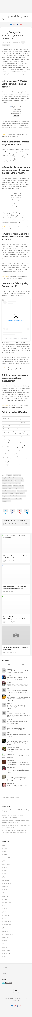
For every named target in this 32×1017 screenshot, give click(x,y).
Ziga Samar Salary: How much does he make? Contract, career (15, 557)
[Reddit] (14, 24)
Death (4, 873)
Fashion (5, 886)
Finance (5, 889)
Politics (5, 928)
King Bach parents (19, 493)
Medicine (5, 912)
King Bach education (7, 480)
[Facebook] (11, 24)
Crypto (5, 870)
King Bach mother (22, 490)
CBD (4, 861)
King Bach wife (18, 498)
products (5, 931)
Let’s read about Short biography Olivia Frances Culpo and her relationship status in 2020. (18, 770)
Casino (9, 695)
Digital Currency (7, 877)
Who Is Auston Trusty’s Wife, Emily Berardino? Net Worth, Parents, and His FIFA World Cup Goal (18, 715)
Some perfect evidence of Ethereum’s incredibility (15, 648)
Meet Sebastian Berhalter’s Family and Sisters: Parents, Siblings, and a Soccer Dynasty (17, 707)
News (4, 918)
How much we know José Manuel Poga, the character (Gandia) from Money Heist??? (18, 743)
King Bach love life (18, 488)
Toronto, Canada (21, 429)
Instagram (16, 115)
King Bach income (7, 488)
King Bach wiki (6, 501)
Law (4, 905)
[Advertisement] (16, 6)
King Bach (9, 475)
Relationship (6, 45)
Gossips (9, 703)
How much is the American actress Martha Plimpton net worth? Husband (15, 618)
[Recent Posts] (9, 665)
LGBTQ (5, 909)
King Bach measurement (9, 490)
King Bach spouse (7, 498)
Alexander (17, 42)
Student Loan (6, 953)
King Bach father (6, 483)
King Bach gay (16, 483)
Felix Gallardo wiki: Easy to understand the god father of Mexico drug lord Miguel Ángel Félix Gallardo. (18, 778)
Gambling (9, 675)
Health (5, 899)
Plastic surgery (7, 924)
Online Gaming (7, 921)
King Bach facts (19, 480)
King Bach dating (6, 478)
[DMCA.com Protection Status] (7, 983)
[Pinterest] (21, 24)
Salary (5, 940)
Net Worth (9, 720)
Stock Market (6, 950)
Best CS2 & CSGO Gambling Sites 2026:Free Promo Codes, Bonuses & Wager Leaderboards (18, 698)
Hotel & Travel (7, 902)
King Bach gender (7, 485)
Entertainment (7, 883)
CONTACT (4, 973)
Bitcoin (5, 848)
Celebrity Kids (6, 864)
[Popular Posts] (23, 665)
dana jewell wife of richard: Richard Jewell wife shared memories (14, 587)
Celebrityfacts (16, 206)
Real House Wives (8, 934)
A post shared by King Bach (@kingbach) (16, 338)
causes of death (7, 858)
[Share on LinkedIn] (26, 511)
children (5, 867)
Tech (4, 956)
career (8, 688)
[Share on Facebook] (12, 511)
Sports (5, 947)
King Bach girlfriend (18, 485)
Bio (23, 42)
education (6, 880)
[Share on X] (5, 511)
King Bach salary (20, 496)
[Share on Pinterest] (19, 511)
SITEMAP (4, 968)
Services (9, 669)
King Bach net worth (7, 493)
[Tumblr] (17, 24)
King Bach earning (18, 478)
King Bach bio (17, 475)
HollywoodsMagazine (16, 16)
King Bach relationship (8, 496)
